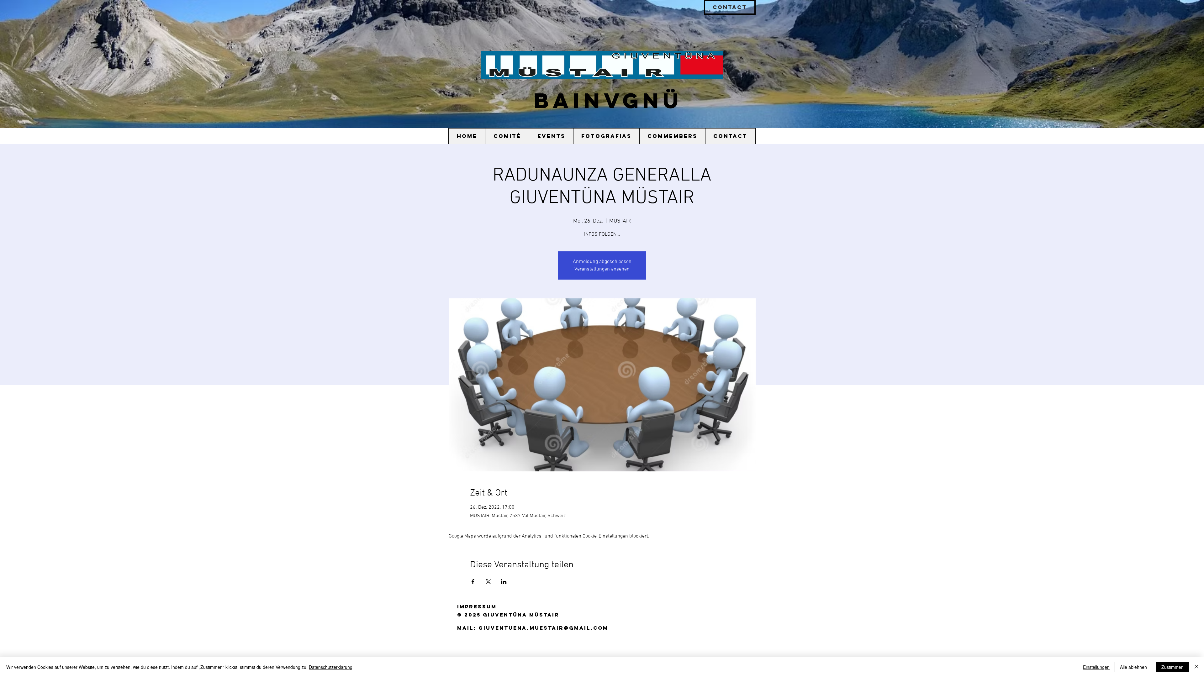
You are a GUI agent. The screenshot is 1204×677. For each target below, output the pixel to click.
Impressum (477, 606)
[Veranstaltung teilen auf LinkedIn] (504, 581)
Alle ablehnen (1133, 667)
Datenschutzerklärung (330, 667)
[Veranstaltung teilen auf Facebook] (473, 581)
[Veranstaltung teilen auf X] (488, 581)
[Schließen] (1196, 667)
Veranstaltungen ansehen (602, 269)
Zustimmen (1172, 667)
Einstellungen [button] (1096, 667)
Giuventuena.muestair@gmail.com (543, 628)
